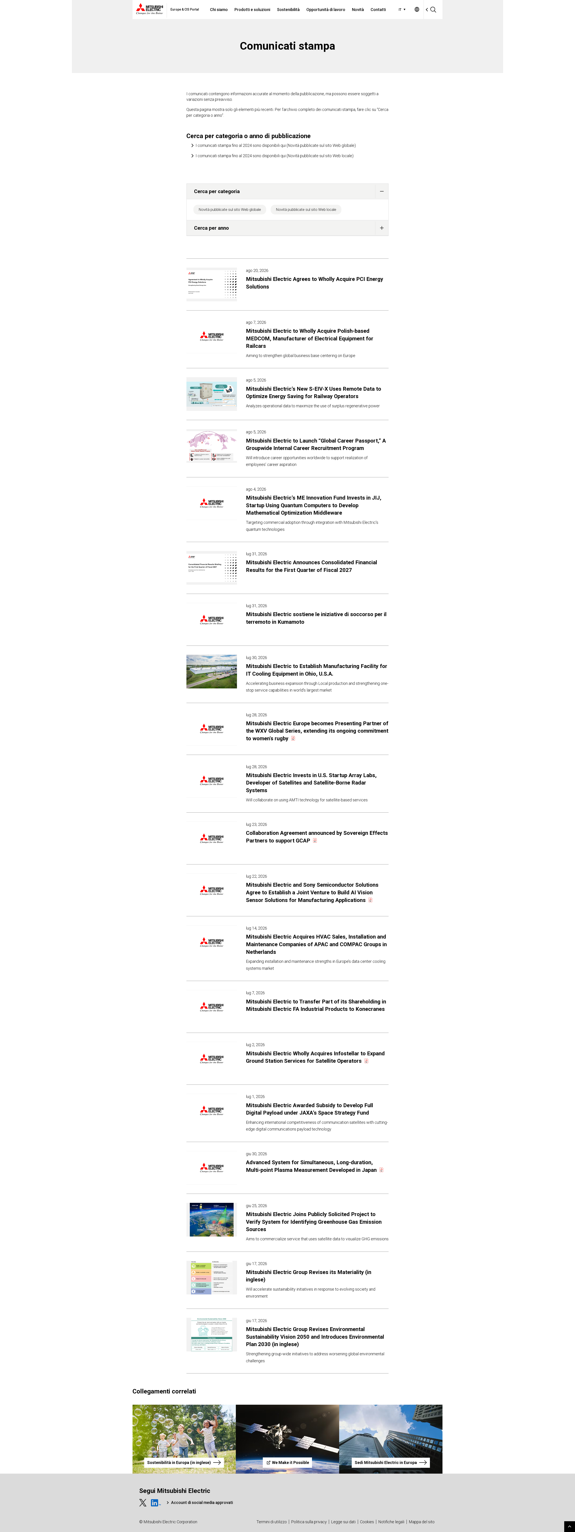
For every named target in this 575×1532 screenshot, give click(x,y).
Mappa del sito (422, 1521)
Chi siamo (219, 9)
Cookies (367, 1521)
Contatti (378, 9)
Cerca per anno (211, 228)
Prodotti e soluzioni (252, 9)
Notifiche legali (391, 1521)
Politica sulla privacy (309, 1521)
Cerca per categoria (217, 191)
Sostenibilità (288, 9)
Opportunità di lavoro (325, 9)
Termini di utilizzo (272, 1521)
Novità (358, 9)
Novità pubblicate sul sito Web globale (230, 209)
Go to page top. (569, 1526)
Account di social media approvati (202, 1502)
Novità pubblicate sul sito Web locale (306, 209)
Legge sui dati (343, 1521)
